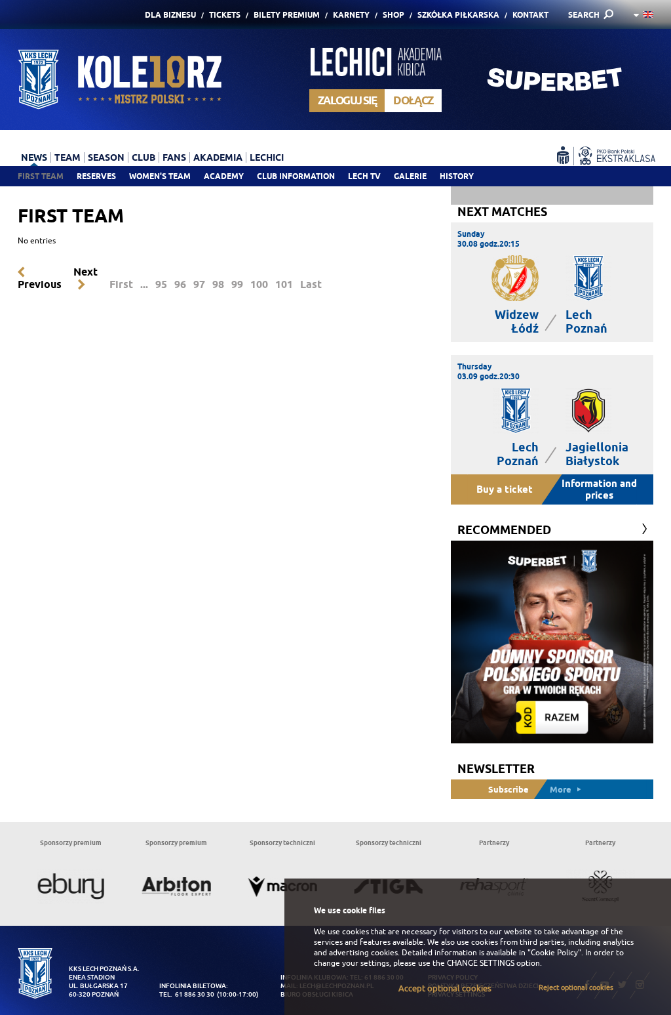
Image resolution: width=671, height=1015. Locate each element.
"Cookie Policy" (554, 952)
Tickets (224, 15)
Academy (224, 176)
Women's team (160, 176)
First (121, 284)
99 (237, 284)
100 (259, 284)
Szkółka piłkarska (458, 15)
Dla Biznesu (170, 15)
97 (199, 284)
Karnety (351, 15)
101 (284, 284)
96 (180, 284)
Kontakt (530, 15)
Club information (296, 176)
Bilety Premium (287, 15)
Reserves (96, 176)
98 (218, 284)
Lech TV (364, 176)
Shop (393, 15)
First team (41, 176)
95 (161, 284)
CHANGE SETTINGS (480, 963)
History (457, 176)
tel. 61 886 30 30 (186, 994)
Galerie (410, 176)
